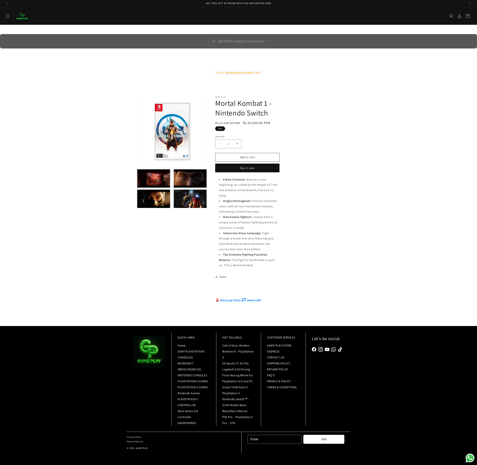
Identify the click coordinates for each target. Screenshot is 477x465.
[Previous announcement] (7, 3)
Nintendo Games (189, 393)
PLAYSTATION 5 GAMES (193, 381)
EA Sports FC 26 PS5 (235, 363)
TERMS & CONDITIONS (282, 387)
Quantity (220, 136)
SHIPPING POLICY (278, 363)
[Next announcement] (470, 3)
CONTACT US (275, 357)
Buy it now (247, 168)
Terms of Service (135, 441)
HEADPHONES (187, 423)
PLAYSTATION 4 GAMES (193, 387)
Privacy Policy (134, 437)
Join (324, 439)
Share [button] (222, 276)
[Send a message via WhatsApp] (470, 458)
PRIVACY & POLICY (279, 381)
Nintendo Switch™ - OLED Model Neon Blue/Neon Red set (235, 405)
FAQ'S (271, 375)
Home (181, 345)
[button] (8, 16)
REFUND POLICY (277, 369)
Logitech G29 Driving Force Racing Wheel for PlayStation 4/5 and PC (237, 375)
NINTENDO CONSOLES (192, 375)
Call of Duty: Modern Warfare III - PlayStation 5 (238, 351)
